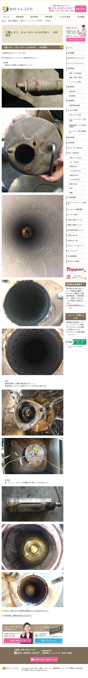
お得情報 (71, 143)
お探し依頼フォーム (75, 220)
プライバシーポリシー (76, 246)
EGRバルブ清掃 (73, 261)
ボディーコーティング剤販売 (77, 120)
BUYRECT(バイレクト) (76, 58)
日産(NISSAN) (73, 175)
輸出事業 (71, 137)
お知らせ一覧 (72, 240)
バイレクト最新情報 (75, 209)
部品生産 (72, 91)
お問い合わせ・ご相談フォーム (44, 659)
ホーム (70, 48)
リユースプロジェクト (76, 63)
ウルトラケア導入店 (75, 148)
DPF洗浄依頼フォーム (76, 230)
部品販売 (72, 96)
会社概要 (71, 53)
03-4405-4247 (61, 8)
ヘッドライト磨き (75, 82)
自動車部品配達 (74, 105)
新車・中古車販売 (75, 73)
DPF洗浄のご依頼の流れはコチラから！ (18, 615)
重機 (70, 193)
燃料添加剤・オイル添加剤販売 (77, 126)
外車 (70, 188)
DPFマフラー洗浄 (75, 115)
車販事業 (71, 68)
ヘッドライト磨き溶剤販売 (77, 132)
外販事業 (71, 101)
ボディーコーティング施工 (76, 203)
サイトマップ (72, 251)
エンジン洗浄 (72, 214)
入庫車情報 (72, 197)
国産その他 (73, 184)
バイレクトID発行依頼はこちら (77, 333)
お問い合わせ (72, 235)
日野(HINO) (73, 166)
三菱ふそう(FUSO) (75, 158)
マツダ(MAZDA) (74, 179)
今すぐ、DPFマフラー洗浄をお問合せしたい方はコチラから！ (26, 611)
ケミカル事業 (72, 110)
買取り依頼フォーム (75, 225)
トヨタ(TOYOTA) (75, 171)
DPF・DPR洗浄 (73, 153)
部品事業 (71, 87)
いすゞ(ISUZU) (74, 162)
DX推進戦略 (72, 256)
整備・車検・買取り (76, 77)
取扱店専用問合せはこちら (77, 307)
